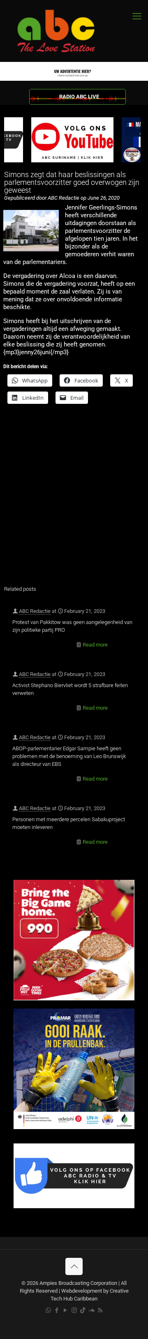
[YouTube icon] (65, 1310)
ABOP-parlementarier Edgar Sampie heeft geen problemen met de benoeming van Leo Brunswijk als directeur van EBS (69, 756)
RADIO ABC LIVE (79, 96)
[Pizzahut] (74, 998)
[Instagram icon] (74, 1310)
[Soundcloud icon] (91, 1310)
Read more (95, 645)
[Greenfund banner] (74, 1127)
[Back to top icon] (74, 1266)
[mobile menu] (137, 16)
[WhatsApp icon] (48, 1310)
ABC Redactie (35, 611)
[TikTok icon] (83, 1310)
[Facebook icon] (57, 1310)
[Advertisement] (74, 500)
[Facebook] (74, 1206)
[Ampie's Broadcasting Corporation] (64, 31)
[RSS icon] (100, 1310)
